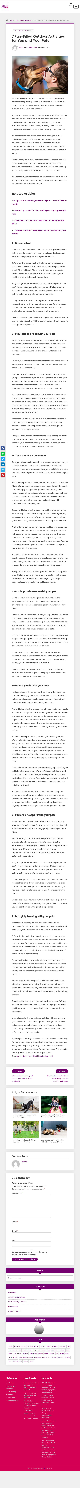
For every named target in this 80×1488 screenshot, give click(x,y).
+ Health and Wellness (16, 1297)
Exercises (61, 1350)
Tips (10, 1361)
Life (57, 1353)
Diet (39, 1350)
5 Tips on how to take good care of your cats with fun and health (22, 1078)
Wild (20, 1361)
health (46, 1353)
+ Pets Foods (13, 1306)
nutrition (11, 1357)
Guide (19, 1353)
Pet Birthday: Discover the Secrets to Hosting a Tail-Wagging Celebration (31, 1405)
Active (10, 1346)
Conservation (27, 1350)
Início (10, 20)
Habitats (25, 1353)
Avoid (48, 1346)
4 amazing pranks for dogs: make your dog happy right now (24, 1116)
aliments (30, 1346)
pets (20, 1357)
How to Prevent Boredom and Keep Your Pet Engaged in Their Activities (48, 1432)
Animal (36, 1346)
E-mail (15, 1231)
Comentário (17, 1193)
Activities (17, 1346)
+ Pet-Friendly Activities (23, 20)
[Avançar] (42, 1329)
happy (40, 1353)
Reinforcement (28, 1357)
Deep (34, 1350)
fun (15, 1353)
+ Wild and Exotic (14, 1311)
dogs (25, 1056)
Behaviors (62, 1346)
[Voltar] (35, 1329)
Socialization (52, 1357)
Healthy (52, 1353)
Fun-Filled (32, 1056)
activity (23, 1346)
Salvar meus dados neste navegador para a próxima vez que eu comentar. (29, 1253)
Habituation (43, 1056)
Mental (62, 1353)
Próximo (61, 1071)
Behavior (55, 1346)
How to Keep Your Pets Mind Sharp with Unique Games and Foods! (53, 1141)
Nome (15, 1222)
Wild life (32, 1361)
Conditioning (17, 1350)
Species (60, 1357)
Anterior (19, 1071)
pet (51, 1056)
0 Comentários (31, 47)
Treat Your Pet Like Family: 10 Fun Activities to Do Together (24, 1141)
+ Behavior (12, 1292)
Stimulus (67, 1357)
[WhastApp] (3, 454)
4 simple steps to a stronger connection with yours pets (47, 1413)
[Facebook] (3, 448)
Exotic (68, 1350)
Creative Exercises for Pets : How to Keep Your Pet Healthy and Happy (57, 1078)
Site (13, 1240)
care (68, 1346)
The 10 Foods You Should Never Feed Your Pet (30, 1395)
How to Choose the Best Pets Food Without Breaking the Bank (31, 1386)
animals (42, 1346)
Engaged (54, 1350)
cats (19, 1056)
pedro (21, 47)
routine (44, 1357)
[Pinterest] (3, 475)
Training (15, 1361)
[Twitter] (3, 459)
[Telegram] (3, 470)
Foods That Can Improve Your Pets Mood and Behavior (31, 1416)
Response (37, 1357)
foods (10, 1353)
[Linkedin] (3, 464)
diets (43, 1350)
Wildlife (26, 1361)
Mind (66, 1353)
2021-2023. (49, 1468)
